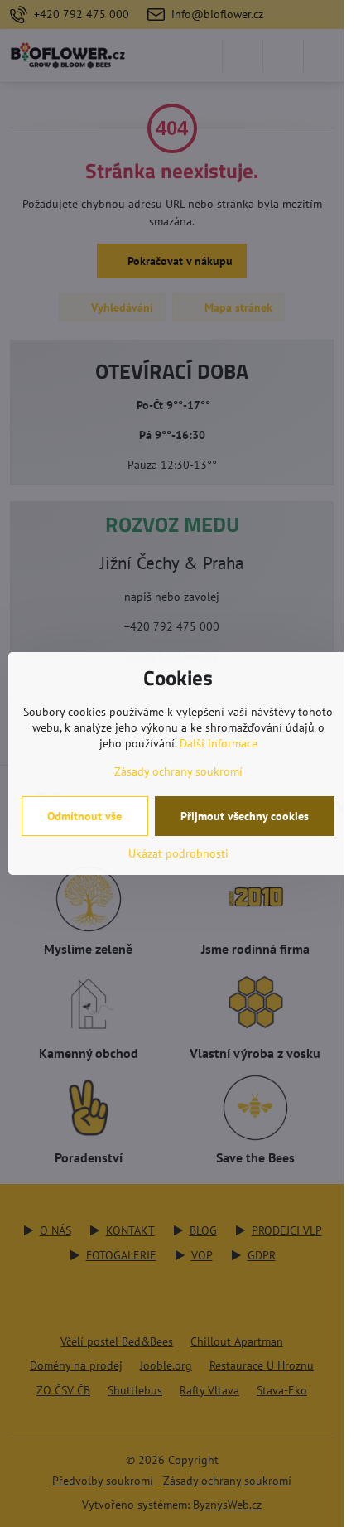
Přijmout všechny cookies (244, 816)
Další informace (218, 743)
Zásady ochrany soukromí (178, 771)
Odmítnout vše (84, 816)
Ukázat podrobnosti (178, 853)
